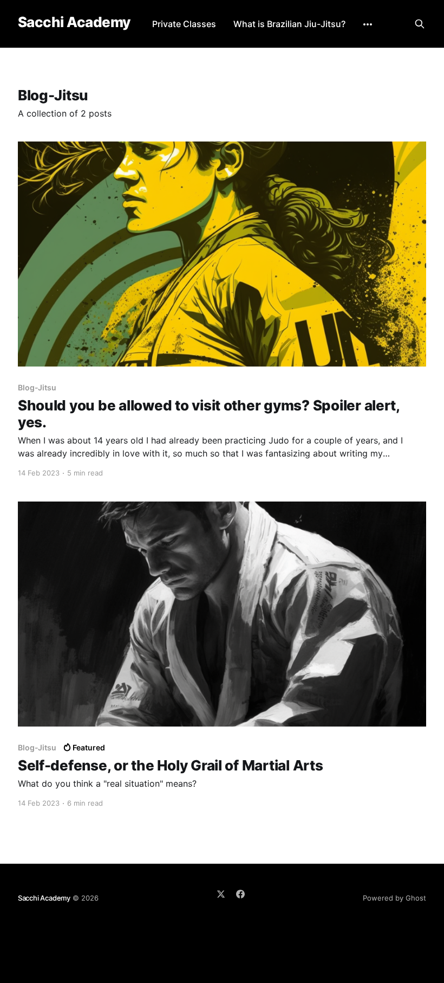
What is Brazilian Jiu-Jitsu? (289, 23)
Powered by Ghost (394, 898)
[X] (221, 894)
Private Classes (184, 23)
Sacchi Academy (74, 22)
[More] (368, 24)
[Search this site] (419, 24)
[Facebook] (240, 894)
